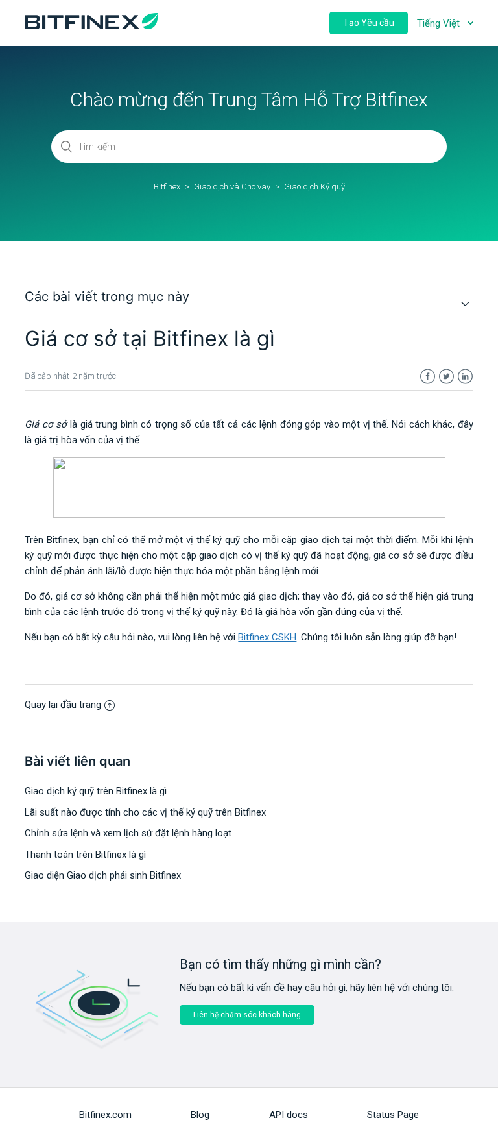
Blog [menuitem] (200, 1115)
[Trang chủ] (91, 26)
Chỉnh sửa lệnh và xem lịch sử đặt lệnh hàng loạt (128, 833)
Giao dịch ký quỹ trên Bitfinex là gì (96, 791)
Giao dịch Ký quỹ (314, 186)
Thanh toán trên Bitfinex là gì (85, 854)
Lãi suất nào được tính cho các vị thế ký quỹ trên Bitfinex (145, 812)
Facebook (428, 377)
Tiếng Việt (439, 23)
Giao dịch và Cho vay (232, 186)
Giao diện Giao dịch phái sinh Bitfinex (103, 875)
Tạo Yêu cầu (368, 23)
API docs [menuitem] (288, 1115)
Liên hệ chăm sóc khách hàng (247, 1014)
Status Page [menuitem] (393, 1115)
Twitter (446, 377)
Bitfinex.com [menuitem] (105, 1115)
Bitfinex (167, 186)
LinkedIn (465, 377)
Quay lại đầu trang (63, 705)
